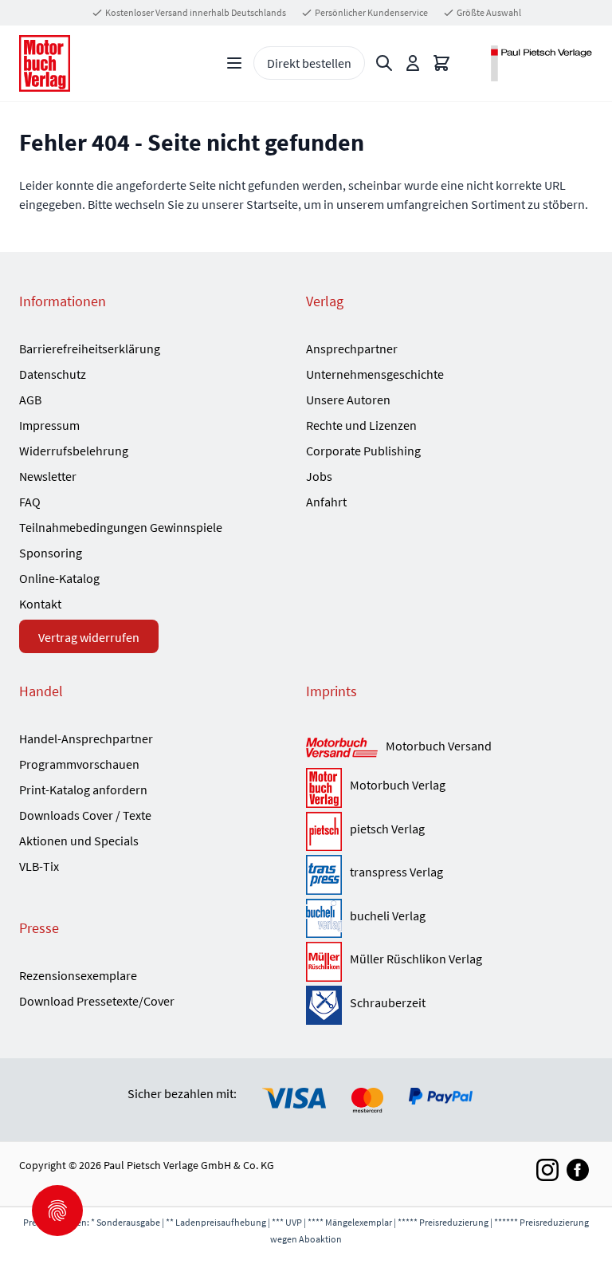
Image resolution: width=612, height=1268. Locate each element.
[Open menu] (234, 63)
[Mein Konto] (412, 63)
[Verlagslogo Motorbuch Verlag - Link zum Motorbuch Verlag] (324, 788)
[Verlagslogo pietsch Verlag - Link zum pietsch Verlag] (324, 832)
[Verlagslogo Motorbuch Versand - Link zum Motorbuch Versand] (342, 749)
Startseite (272, 204)
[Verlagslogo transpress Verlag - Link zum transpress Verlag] (324, 875)
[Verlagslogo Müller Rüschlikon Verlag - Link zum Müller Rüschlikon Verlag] (324, 962)
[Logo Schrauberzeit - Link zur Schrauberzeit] (324, 1006)
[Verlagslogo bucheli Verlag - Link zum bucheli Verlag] (324, 919)
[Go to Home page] (44, 63)
